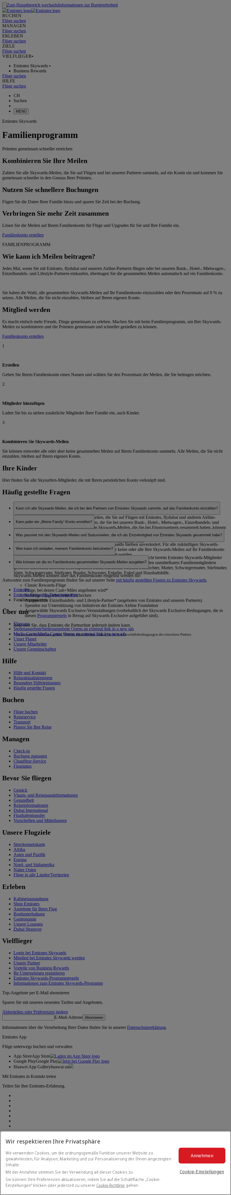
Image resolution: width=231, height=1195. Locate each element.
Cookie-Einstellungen (202, 1172)
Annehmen (202, 1155)
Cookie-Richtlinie (110, 1185)
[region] (115, 1163)
